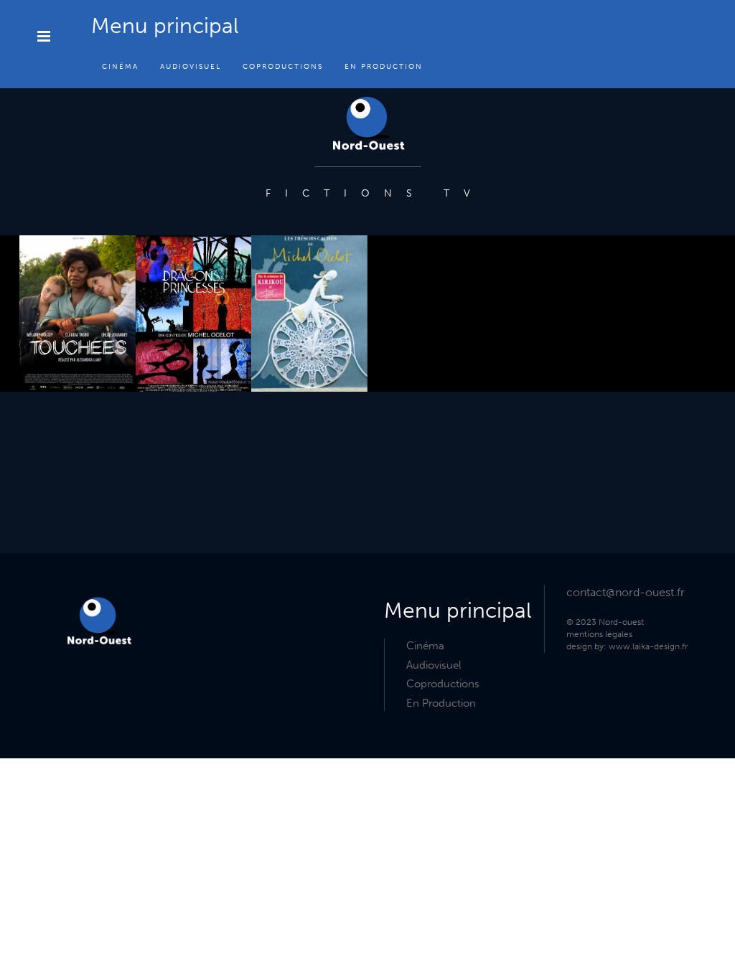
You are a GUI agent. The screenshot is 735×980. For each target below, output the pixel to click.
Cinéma (120, 66)
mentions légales (599, 634)
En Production (384, 66)
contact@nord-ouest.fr (625, 592)
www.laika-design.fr (648, 646)
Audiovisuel (190, 66)
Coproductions (283, 66)
